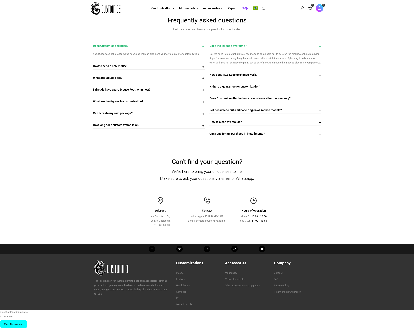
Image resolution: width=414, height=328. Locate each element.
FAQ (276, 279)
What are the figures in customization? (118, 101)
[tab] (149, 45)
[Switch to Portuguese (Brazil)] (256, 8)
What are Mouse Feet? (107, 77)
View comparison (13, 324)
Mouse (180, 272)
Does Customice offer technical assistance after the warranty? (250, 98)
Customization (161, 8)
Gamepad (181, 291)
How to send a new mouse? (110, 66)
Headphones (183, 285)
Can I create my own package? (113, 113)
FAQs (245, 8)
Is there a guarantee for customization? (235, 86)
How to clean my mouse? (225, 122)
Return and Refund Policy (287, 291)
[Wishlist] (310, 9)
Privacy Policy (281, 285)
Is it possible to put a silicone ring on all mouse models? (245, 110)
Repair (232, 8)
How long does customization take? (116, 125)
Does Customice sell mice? (110, 45)
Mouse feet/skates (235, 279)
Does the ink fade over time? (228, 45)
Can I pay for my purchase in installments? (237, 133)
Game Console (184, 304)
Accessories (211, 8)
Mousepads (187, 8)
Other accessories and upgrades (242, 285)
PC (177, 298)
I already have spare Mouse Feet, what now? (121, 89)
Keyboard (181, 279)
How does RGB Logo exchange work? (233, 74)
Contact (278, 272)
